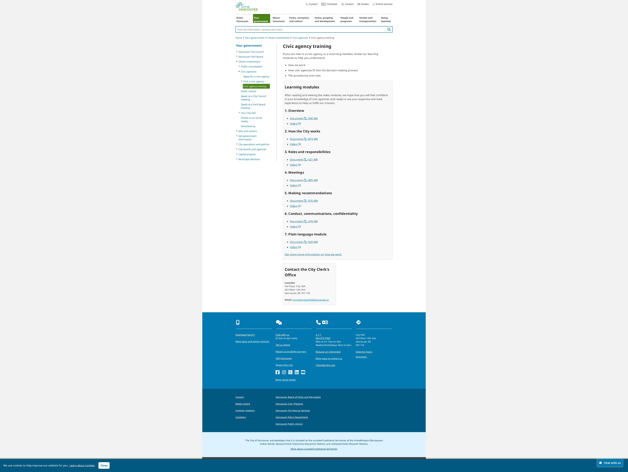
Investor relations (245, 410)
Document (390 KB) (304, 118)
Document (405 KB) (304, 180)
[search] (389, 29)
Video (295, 123)
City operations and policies (253, 144)
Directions (361, 356)
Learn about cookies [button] (82, 465)
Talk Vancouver (284, 358)
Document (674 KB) (304, 139)
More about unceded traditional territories (314, 448)
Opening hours (364, 351)
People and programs (346, 19)
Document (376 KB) (304, 201)
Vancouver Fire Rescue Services (293, 410)
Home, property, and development (325, 19)
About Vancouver (279, 19)
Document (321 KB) (304, 159)
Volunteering (248, 126)
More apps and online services (252, 341)
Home (239, 37)
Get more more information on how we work (313, 254)
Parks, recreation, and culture (299, 19)
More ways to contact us (329, 358)
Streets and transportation (367, 19)
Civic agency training (254, 86)
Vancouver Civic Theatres (289, 403)
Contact (313, 4)
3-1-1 (318, 334)
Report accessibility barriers (291, 351)
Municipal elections (249, 159)
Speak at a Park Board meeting (253, 106)
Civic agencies (300, 37)
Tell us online (283, 344)
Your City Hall (248, 112)
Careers (349, 4)
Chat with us (282, 334)
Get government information (247, 137)
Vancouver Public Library (289, 423)
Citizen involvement (278, 37)
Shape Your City (284, 365)
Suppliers (241, 417)
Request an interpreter (328, 351)
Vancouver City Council (251, 51)
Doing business (386, 19)
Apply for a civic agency (256, 76)
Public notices (248, 91)
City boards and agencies (252, 149)
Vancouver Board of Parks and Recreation (298, 397)
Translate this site (325, 365)
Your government (261, 19)
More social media (286, 379)
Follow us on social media (251, 119)
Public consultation (251, 66)
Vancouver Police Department (292, 417)
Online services (384, 4)
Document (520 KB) (304, 242)
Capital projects (247, 154)
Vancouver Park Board (250, 56)
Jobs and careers (247, 131)
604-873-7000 (323, 338)
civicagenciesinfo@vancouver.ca (311, 299)
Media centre (243, 403)
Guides (365, 4)
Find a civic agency (253, 81)
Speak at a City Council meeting (253, 97)
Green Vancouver (242, 19)
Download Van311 (245, 334)
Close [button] (104, 465)
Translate (332, 4)
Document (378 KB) (304, 221)
